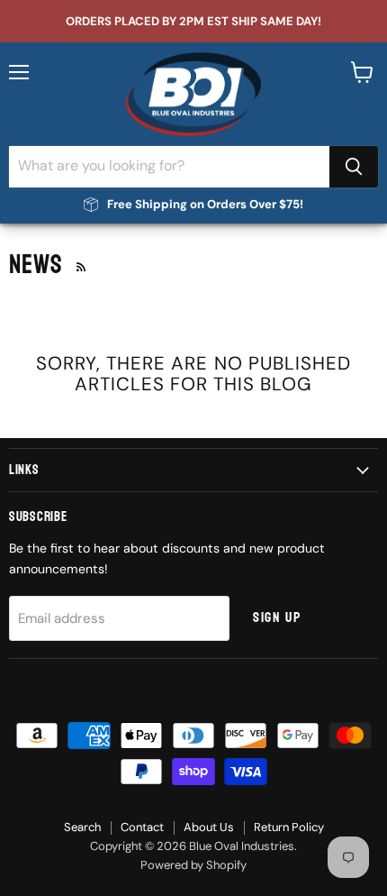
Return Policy (289, 827)
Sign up (277, 617)
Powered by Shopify (193, 865)
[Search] (353, 166)
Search (82, 827)
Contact (142, 827)
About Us (209, 827)
